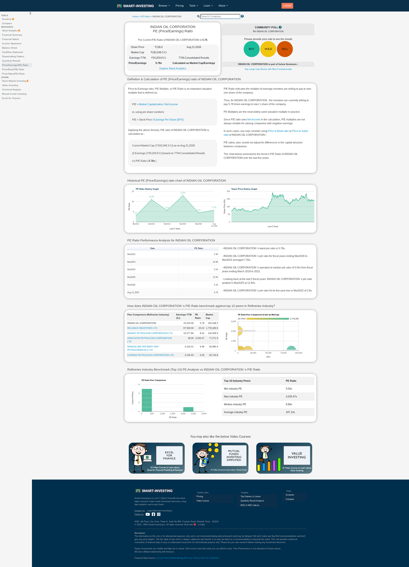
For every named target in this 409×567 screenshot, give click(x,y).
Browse (163, 5)
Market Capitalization (151, 104)
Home (135, 16)
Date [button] (152, 248)
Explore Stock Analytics (172, 68)
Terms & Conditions (210, 558)
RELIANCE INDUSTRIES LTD (142, 328)
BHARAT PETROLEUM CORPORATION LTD (150, 333)
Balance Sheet (9, 48)
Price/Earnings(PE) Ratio (15, 65)
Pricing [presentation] (200, 496)
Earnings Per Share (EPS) (169, 119)
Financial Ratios (10, 39)
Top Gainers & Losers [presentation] (251, 496)
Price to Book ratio (278, 131)
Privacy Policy (192, 558)
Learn (207, 5)
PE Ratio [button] (198, 248)
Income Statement (11, 43)
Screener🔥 (8, 19)
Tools (192, 5)
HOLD (268, 49)
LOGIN (287, 5)
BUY (251, 49)
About (222, 5)
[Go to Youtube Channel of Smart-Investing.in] (148, 514)
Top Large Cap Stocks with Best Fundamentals (268, 69)
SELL (285, 49)
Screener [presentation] (290, 495)
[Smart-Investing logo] (136, 6)
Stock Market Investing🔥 (15, 81)
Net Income (171, 104)
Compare (7, 23)
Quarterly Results (11, 60)
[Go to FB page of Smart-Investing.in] (154, 514)
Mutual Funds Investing (14, 94)
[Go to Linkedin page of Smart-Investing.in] (162, 514)
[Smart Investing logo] (154, 490)
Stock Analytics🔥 (11, 30)
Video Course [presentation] (203, 501)
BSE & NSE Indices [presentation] (250, 505)
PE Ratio (145, 16)
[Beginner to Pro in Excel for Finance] (157, 458)
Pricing (180, 5)
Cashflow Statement (12, 52)
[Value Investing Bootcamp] (284, 458)
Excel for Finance (11, 98)
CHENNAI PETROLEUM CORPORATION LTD (150, 355)
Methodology (178, 558)
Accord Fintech (163, 558)
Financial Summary (12, 35)
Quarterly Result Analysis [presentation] (252, 501)
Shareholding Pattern (13, 56)
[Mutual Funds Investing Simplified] (220, 458)
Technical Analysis (11, 89)
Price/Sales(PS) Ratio (13, 73)
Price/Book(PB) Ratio (13, 69)
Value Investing (10, 85)
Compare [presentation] (290, 499)
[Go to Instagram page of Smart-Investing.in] (159, 514)
